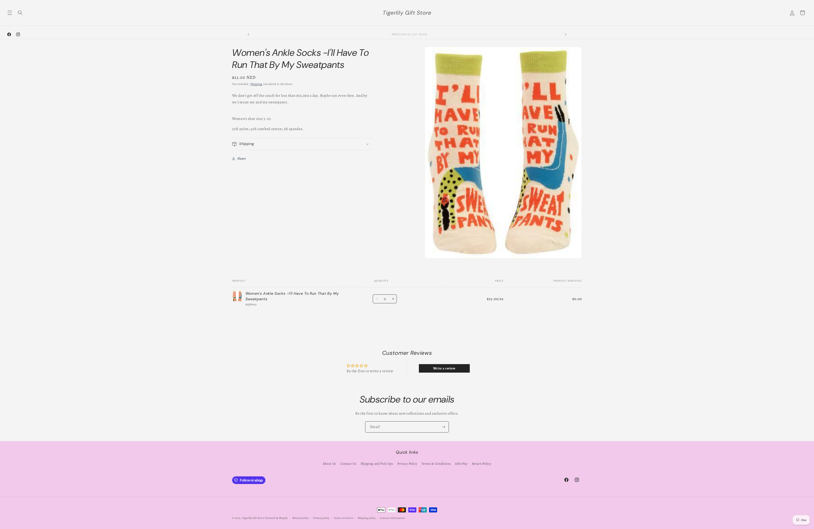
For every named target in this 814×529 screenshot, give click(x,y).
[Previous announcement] (248, 34)
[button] (10, 13)
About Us (329, 463)
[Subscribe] (443, 427)
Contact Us (348, 463)
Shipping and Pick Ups (377, 463)
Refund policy (300, 518)
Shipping (256, 84)
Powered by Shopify (276, 518)
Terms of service (343, 518)
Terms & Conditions (436, 463)
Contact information (392, 518)
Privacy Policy (407, 463)
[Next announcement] (565, 34)
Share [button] (241, 158)
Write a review (444, 368)
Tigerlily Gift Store (253, 518)
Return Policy (481, 463)
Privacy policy (321, 518)
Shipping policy (367, 518)
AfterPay (461, 463)
